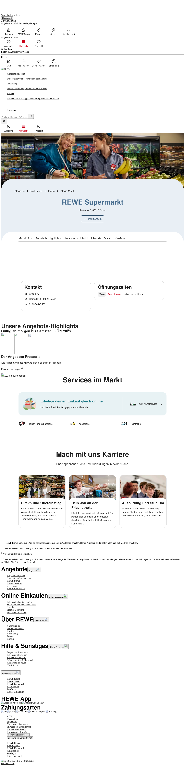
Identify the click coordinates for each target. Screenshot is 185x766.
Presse (10, 636)
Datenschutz (12, 719)
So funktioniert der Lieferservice (21, 604)
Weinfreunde (13, 686)
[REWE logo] (5, 69)
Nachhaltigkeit (13, 626)
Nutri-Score (12, 665)
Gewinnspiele (13, 586)
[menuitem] (8, 31)
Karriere (10, 631)
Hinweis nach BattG (16, 729)
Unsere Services (14, 583)
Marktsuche (36, 191)
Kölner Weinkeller (15, 692)
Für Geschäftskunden (16, 612)
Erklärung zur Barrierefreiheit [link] (20, 738)
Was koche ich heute (16, 662)
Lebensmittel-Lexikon (17, 655)
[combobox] (14, 117)
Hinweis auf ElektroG (17, 732)
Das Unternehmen (15, 628)
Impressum (12, 721)
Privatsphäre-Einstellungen (19, 727)
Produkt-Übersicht (15, 610)
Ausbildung (12, 633)
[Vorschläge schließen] (4, 121)
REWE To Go (13, 681)
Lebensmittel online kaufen (19, 602)
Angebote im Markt (16, 575)
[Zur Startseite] (11, 5)
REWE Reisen (13, 679)
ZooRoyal (11, 689)
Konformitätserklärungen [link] (18, 735)
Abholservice (13, 607)
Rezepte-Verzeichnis (16, 657)
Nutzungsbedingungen (17, 724)
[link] (95, 76)
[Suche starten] (31, 116)
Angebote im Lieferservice (19, 578)
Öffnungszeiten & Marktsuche (21, 660)
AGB (9, 716)
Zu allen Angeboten (15, 375)
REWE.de (19, 191)
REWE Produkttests (16, 588)
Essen (51, 191)
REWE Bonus (13, 581)
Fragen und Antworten (17, 652)
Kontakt (10, 639)
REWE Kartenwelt (15, 684)
